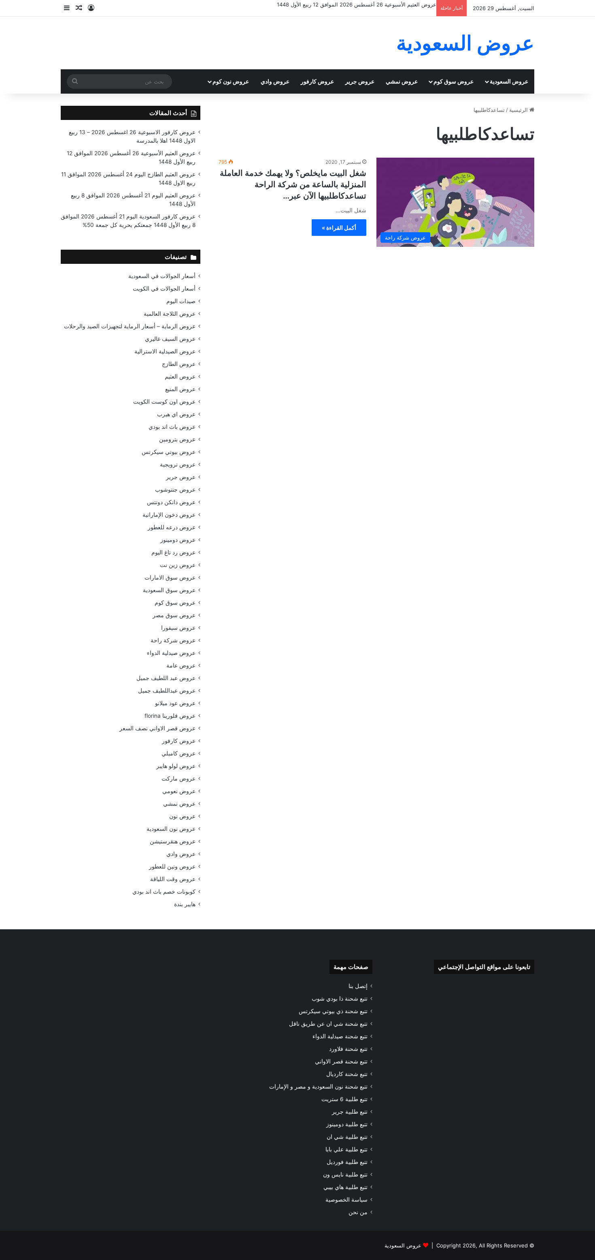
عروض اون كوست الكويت (164, 401)
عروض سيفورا (178, 628)
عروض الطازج (179, 364)
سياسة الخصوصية (346, 1199)
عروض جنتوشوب (175, 489)
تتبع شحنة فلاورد (348, 1049)
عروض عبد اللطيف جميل (166, 678)
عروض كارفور (317, 81)
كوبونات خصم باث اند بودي (164, 891)
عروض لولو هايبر (176, 766)
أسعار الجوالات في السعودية (162, 276)
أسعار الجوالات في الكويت (164, 288)
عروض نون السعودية (171, 829)
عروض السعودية (509, 81)
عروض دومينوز (178, 540)
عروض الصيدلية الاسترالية (165, 351)
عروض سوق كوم (454, 81)
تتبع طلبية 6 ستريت (344, 1099)
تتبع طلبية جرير (350, 1111)
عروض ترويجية (178, 464)
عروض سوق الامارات (170, 577)
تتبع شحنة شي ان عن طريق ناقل (328, 1023)
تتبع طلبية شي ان (347, 1137)
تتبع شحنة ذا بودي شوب (340, 998)
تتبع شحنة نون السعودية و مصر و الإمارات (318, 1086)
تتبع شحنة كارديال (347, 1074)
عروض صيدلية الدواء (171, 653)
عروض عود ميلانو (175, 703)
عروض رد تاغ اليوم (173, 552)
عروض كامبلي (179, 753)
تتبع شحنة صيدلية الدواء (340, 1036)
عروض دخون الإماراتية (169, 514)
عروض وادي (275, 81)
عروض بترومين (177, 439)
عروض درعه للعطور (172, 527)
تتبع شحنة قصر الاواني (341, 1061)
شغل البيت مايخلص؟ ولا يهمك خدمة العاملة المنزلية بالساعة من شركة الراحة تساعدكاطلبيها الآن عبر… (293, 184)
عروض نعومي (179, 791)
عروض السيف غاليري (170, 339)
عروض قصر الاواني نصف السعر (157, 728)
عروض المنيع (180, 389)
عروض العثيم (180, 376)
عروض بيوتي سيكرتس (169, 452)
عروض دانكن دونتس (171, 502)
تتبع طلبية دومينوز (347, 1124)
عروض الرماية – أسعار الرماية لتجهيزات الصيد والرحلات (130, 326)
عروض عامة (181, 665)
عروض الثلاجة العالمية (170, 313)
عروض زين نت (178, 565)
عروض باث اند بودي (172, 427)
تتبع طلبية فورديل (347, 1162)
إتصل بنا (358, 986)
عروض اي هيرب (176, 414)
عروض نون (182, 816)
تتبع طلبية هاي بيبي (345, 1187)
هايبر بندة (185, 904)
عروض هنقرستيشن (173, 841)
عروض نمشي (402, 81)
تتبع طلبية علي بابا (346, 1149)
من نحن (358, 1212)
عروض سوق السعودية (169, 590)
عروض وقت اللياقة (173, 879)
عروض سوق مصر (174, 615)
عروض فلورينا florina (170, 715)
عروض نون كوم (230, 81)
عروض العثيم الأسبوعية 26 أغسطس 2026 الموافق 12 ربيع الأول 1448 (356, 4)
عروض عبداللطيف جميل (167, 690)
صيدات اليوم (181, 301)
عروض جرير (359, 81)
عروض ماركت (179, 778)
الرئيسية (519, 110)
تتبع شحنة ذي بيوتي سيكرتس (333, 1011)
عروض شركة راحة (173, 640)
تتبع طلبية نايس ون (345, 1174)
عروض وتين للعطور (172, 866)
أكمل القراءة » (339, 227)
